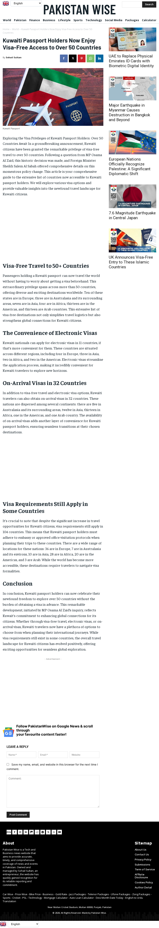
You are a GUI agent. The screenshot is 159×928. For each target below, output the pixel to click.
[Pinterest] (82, 58)
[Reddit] (37, 832)
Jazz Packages (77, 894)
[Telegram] (42, 832)
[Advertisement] (53, 229)
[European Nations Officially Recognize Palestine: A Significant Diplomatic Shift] (132, 142)
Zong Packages (141, 894)
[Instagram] (20, 832)
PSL (24, 897)
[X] (73, 58)
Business (48, 894)
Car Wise (8, 894)
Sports (6, 897)
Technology (35, 897)
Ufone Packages (120, 894)
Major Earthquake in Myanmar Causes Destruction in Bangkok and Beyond (129, 112)
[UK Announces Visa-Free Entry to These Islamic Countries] (132, 240)
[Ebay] (9, 832)
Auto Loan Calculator (82, 897)
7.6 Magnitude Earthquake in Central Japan (132, 215)
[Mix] (31, 832)
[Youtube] (59, 832)
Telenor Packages (98, 894)
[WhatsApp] (90, 58)
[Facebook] (64, 58)
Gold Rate (61, 894)
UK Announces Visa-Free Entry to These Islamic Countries (131, 262)
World (15, 29)
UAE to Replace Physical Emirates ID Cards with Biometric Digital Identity (131, 61)
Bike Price (35, 894)
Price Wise (21, 894)
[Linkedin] (99, 58)
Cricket (16, 897)
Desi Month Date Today (109, 897)
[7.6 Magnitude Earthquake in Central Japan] (132, 196)
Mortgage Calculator (56, 897)
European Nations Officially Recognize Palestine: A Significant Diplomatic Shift (129, 166)
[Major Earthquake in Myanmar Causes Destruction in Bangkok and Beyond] (132, 88)
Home (6, 29)
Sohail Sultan (14, 57)
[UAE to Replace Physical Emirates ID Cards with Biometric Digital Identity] (132, 39)
